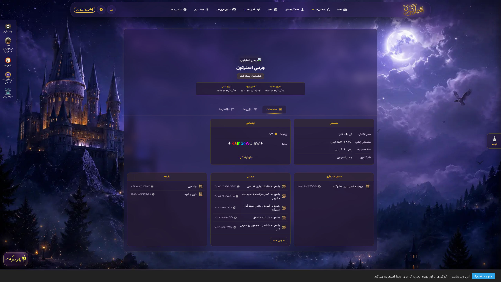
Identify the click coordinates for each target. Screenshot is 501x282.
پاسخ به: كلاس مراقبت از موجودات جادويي (261, 196)
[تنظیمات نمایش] (101, 9)
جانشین (192, 186)
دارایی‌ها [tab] (247, 109)
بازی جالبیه (190, 194)
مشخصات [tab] (272, 109)
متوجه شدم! (483, 275)
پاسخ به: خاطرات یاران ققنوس (263, 186)
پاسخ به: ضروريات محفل (266, 217)
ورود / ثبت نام (82, 9)
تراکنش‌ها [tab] (224, 109)
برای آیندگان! (245, 157)
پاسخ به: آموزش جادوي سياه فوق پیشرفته (262, 208)
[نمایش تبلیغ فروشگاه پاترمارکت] (16, 259)
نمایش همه (279, 240)
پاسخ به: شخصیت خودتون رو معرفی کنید (260, 227)
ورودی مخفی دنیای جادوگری (347, 186)
